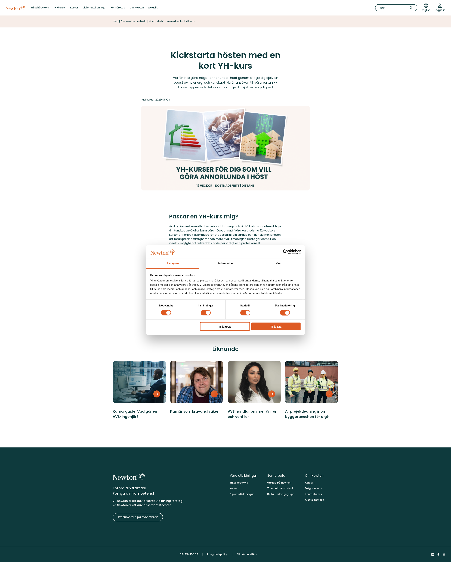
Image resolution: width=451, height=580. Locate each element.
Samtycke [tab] (173, 263)
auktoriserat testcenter (154, 505)
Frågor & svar (313, 488)
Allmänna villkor (247, 554)
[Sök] (412, 7)
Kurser (74, 7)
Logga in (440, 10)
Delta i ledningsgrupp (280, 494)
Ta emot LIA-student (280, 488)
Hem (115, 21)
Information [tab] (225, 263)
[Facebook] (438, 554)
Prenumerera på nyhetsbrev (138, 517)
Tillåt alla (275, 326)
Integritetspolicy (217, 554)
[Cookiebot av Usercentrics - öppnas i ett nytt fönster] (285, 252)
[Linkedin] (432, 554)
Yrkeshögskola (40, 7)
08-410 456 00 (189, 554)
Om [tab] (278, 263)
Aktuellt (153, 7)
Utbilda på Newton (279, 482)
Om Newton (136, 7)
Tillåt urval (224, 326)
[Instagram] (444, 554)
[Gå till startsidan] (15, 7)
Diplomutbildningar (94, 7)
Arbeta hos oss (314, 499)
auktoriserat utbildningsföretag (160, 501)
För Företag (118, 7)
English (426, 10)
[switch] (206, 312)
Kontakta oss (313, 494)
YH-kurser (59, 7)
